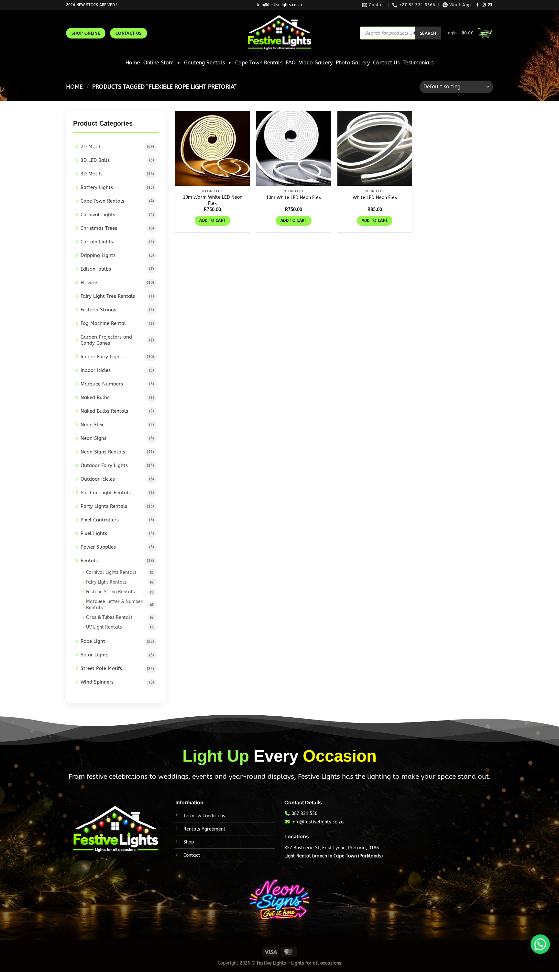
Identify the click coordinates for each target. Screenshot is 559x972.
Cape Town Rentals (258, 63)
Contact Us (386, 63)
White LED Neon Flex (375, 197)
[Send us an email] (490, 5)
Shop (188, 842)
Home (133, 63)
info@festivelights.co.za (317, 822)
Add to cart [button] (212, 220)
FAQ (291, 63)
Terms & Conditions (204, 816)
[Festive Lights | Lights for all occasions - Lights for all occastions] (279, 33)
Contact (191, 855)
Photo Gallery (353, 63)
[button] (540, 944)
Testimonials (418, 63)
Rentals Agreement (204, 829)
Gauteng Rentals (204, 63)
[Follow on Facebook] (477, 5)
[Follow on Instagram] (484, 5)
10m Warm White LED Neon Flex (212, 200)
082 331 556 (304, 813)
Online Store (158, 63)
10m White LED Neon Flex (293, 197)
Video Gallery (316, 63)
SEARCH (428, 33)
